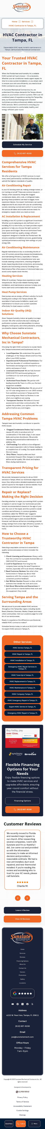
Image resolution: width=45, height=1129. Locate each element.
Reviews (22, 957)
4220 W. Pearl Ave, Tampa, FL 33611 (22, 1015)
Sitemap (22, 1115)
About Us (23, 964)
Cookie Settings (22, 1110)
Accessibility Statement (22, 1106)
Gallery (22, 979)
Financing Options (22, 961)
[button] (34, 1123)
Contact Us (22, 968)
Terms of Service (22, 1102)
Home (14, 21)
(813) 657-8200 (22, 1026)
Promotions (22, 975)
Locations (22, 983)
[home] (21, 7)
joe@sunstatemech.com (23, 1037)
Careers (22, 972)
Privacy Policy (22, 1097)
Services (26, 21)
